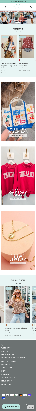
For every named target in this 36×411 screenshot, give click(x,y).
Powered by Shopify (24, 405)
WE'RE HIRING (6, 348)
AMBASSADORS (6, 368)
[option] (18, 17)
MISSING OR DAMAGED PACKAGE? (13, 358)
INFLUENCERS (6, 364)
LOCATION (5, 374)
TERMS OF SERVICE (8, 378)
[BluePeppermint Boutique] (18, 7)
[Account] (30, 7)
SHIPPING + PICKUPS (8, 361)
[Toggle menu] (2, 7)
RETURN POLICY (6, 381)
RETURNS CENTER (7, 354)
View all (18, 32)
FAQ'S (3, 371)
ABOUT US (4, 351)
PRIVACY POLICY (7, 384)
